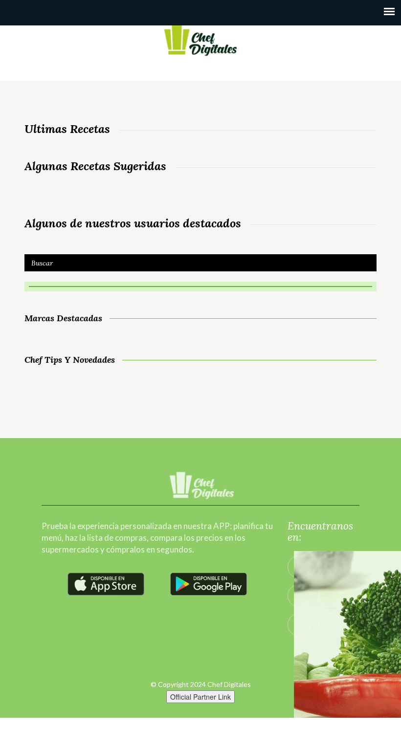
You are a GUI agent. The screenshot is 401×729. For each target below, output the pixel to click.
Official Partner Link (200, 697)
